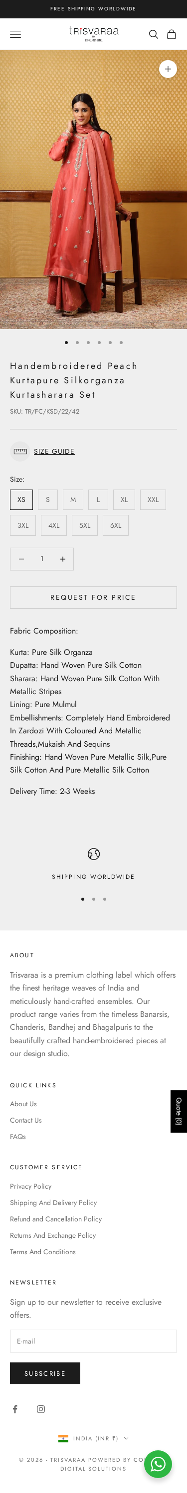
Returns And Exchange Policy (53, 1235)
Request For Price (93, 597)
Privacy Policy (30, 1186)
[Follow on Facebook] (15, 1409)
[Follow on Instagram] (41, 1409)
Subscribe (45, 1373)
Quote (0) (179, 1112)
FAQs (18, 1136)
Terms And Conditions (43, 1252)
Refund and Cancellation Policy (56, 1219)
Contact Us (26, 1120)
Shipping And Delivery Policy (53, 1203)
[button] (93, 451)
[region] (93, 865)
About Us (23, 1104)
